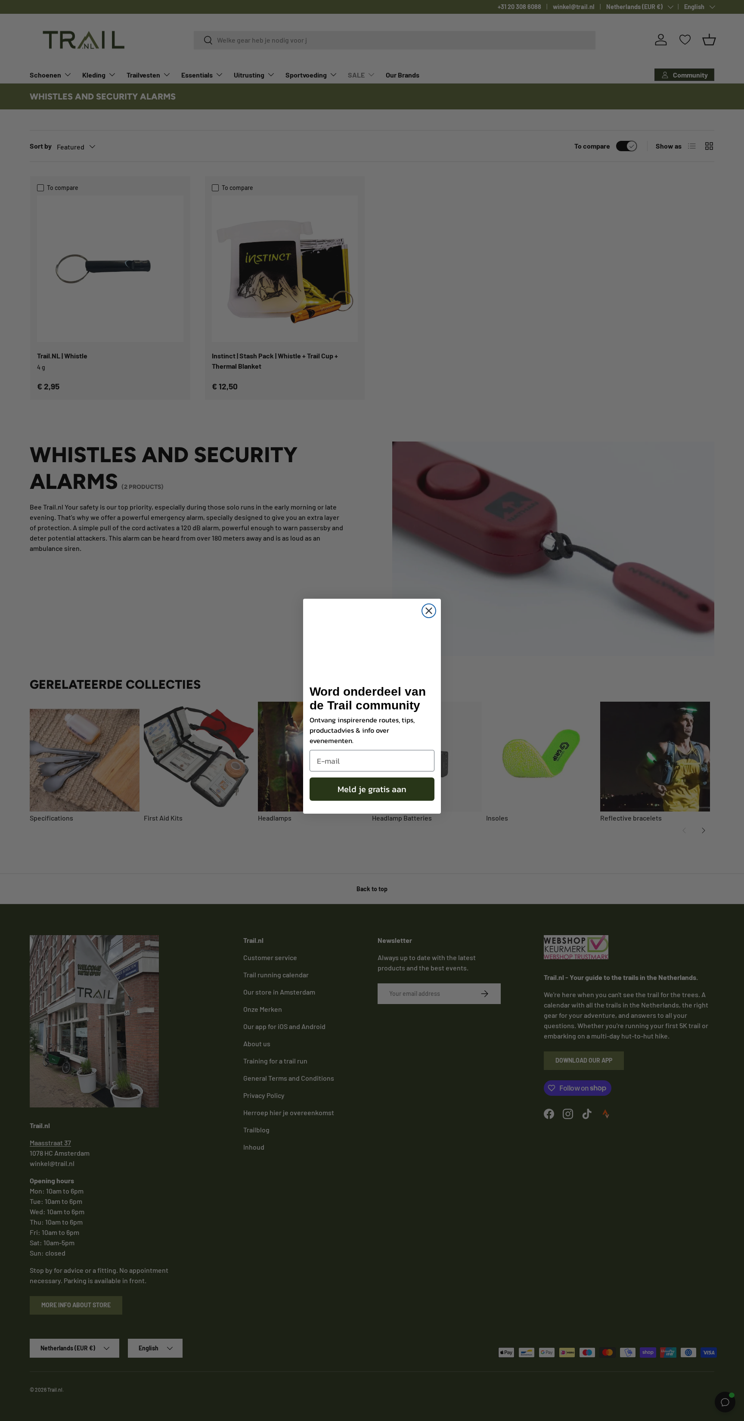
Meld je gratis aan (372, 789)
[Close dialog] (429, 611)
